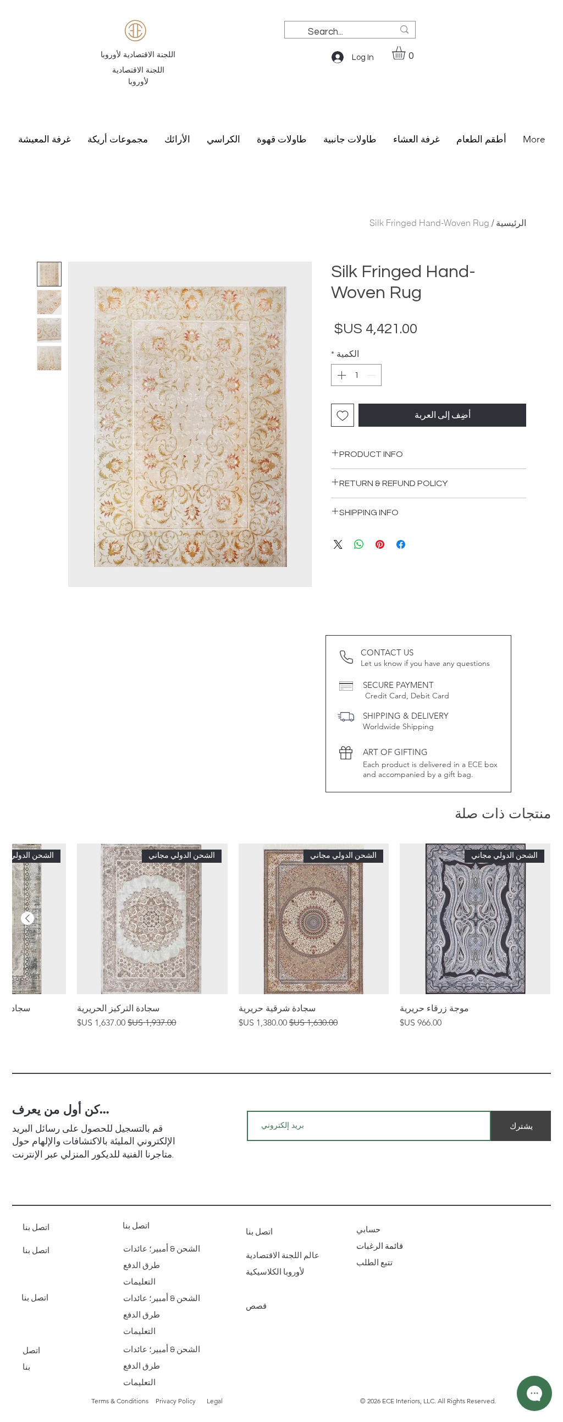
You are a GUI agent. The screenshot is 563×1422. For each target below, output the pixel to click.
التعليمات (139, 1282)
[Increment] (340, 375)
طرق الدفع (141, 1265)
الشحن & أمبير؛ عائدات (161, 1249)
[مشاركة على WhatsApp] (359, 544)
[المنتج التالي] (27, 918)
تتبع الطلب (375, 1263)
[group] (281, 936)
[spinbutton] (356, 375)
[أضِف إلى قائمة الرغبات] (342, 415)
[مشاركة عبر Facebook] (400, 544)
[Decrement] (372, 375)
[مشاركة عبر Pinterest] (380, 544)
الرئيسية (511, 222)
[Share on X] (338, 544)
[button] (406, 52)
